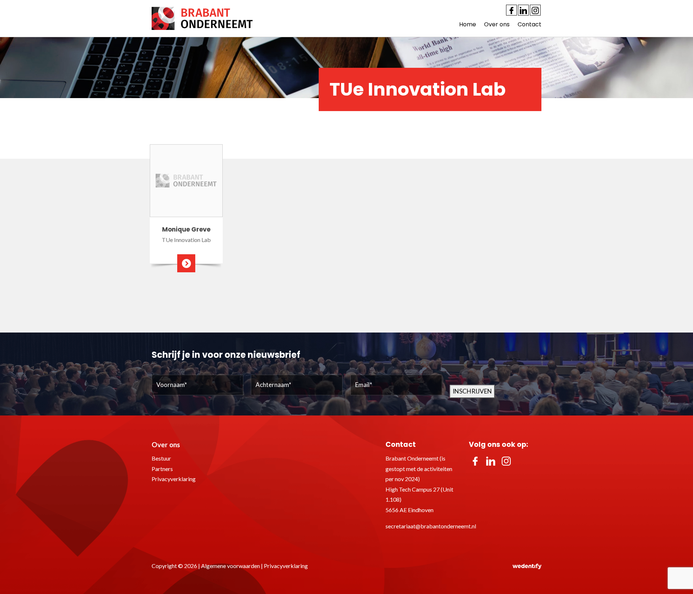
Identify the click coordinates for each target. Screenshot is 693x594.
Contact (529, 24)
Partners (162, 468)
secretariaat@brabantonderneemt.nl (430, 526)
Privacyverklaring (174, 478)
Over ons (497, 24)
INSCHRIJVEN (472, 391)
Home (467, 24)
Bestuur (161, 458)
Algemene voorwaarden (230, 565)
